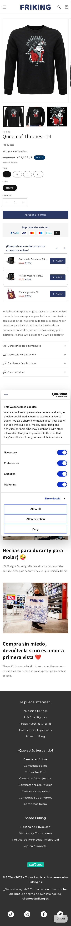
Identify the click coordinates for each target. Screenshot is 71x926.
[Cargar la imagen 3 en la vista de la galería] (57, 116)
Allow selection (35, 519)
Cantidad (7, 195)
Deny (35, 529)
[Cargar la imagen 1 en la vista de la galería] (13, 116)
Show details (52, 498)
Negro (9, 187)
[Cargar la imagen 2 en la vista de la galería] (35, 116)
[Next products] (64, 248)
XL (38, 174)
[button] (4, 7)
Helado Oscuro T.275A (31, 275)
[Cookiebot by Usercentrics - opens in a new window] (52, 394)
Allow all (35, 508)
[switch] (62, 463)
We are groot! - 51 (28, 292)
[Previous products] (57, 248)
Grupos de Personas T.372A (33, 259)
